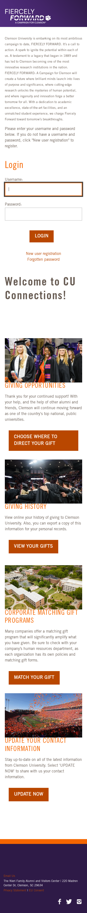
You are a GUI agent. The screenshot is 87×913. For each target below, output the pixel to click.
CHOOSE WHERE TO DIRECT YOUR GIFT (35, 440)
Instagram (79, 902)
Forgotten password (43, 260)
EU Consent (36, 890)
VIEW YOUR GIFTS (33, 546)
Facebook (60, 902)
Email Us (9, 876)
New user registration (43, 254)
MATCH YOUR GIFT (34, 677)
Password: (13, 205)
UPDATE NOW (28, 794)
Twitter (69, 902)
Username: (14, 180)
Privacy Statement (15, 890)
